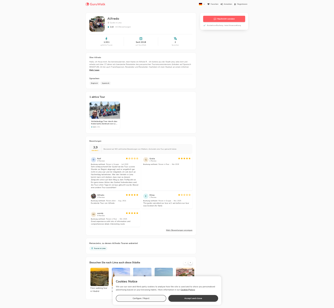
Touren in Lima (100, 248)
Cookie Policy (188, 289)
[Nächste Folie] (190, 262)
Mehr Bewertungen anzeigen (179, 230)
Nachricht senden (226, 18)
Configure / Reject (141, 298)
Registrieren (242, 4)
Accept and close (193, 298)
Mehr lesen (94, 70)
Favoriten (214, 4)
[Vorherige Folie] (185, 262)
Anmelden (228, 4)
